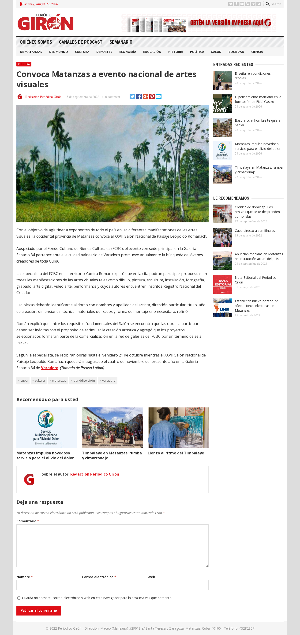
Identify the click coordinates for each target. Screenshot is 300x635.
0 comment (112, 96)
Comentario (27, 521)
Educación (152, 52)
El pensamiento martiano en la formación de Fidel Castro (258, 99)
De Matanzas (31, 52)
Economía (127, 52)
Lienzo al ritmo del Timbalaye (176, 453)
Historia (175, 52)
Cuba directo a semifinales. (255, 230)
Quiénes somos (36, 42)
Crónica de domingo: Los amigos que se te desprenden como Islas (257, 212)
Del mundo (58, 52)
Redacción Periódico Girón (43, 96)
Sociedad (236, 52)
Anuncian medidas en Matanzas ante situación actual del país (259, 256)
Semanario (120, 42)
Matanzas (59, 380)
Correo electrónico (99, 577)
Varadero (49, 367)
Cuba (24, 380)
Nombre (24, 577)
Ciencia (257, 52)
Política (197, 52)
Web (151, 577)
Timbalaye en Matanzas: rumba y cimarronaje (112, 455)
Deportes (104, 52)
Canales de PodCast (80, 42)
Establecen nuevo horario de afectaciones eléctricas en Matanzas (256, 306)
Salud (216, 52)
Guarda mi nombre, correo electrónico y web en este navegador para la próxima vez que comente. (97, 598)
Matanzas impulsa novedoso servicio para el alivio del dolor (45, 455)
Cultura (82, 52)
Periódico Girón (84, 380)
